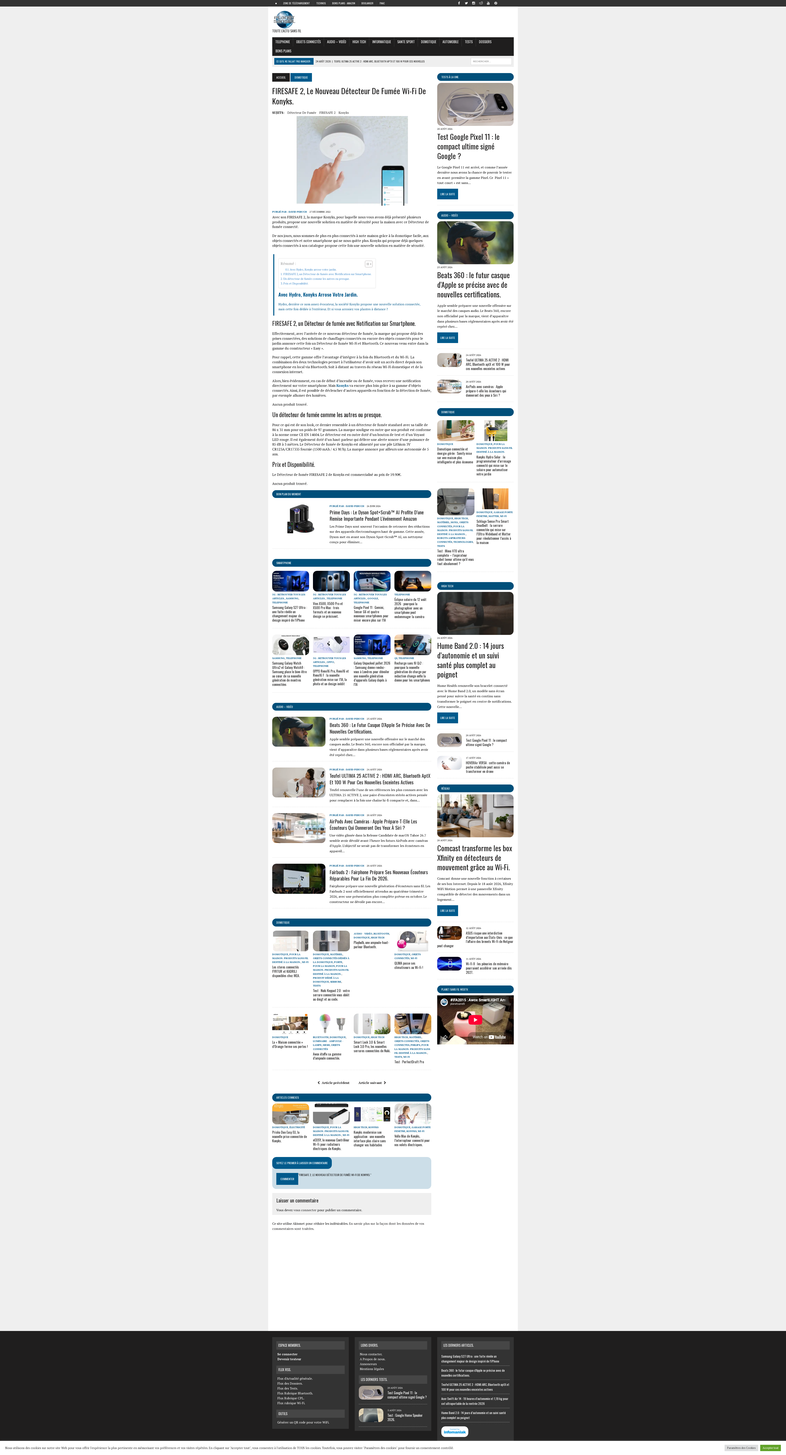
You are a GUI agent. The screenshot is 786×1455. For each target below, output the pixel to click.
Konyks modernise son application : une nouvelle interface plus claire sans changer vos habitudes (370, 1138)
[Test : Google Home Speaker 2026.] (371, 1420)
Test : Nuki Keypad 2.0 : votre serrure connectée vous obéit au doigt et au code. (331, 995)
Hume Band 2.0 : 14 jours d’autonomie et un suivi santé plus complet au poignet (470, 660)
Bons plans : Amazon (343, 3)
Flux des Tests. (287, 1388)
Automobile (450, 41)
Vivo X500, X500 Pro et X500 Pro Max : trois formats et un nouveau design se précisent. (328, 610)
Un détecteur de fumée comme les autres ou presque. (316, 279)
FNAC (382, 3)
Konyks (344, 113)
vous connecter (305, 1210)
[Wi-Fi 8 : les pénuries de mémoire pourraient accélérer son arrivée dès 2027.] (449, 968)
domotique (283, 922)
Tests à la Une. (450, 77)
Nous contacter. (371, 1354)
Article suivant (370, 1082)
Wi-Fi (305, 962)
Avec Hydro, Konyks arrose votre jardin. (313, 269)
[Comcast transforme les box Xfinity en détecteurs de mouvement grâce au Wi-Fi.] (475, 834)
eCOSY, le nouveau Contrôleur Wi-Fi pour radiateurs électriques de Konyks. (331, 1144)
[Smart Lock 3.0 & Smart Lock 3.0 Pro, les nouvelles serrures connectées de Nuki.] (372, 1031)
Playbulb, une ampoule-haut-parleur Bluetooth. (371, 944)
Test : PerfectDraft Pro (409, 1061)
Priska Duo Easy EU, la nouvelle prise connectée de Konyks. (289, 1136)
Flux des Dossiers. (290, 1383)
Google (372, 598)
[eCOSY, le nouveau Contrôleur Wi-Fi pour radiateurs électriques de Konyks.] (331, 1121)
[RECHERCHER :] (491, 60)
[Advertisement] (351, 1279)
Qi (395, 658)
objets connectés (308, 41)
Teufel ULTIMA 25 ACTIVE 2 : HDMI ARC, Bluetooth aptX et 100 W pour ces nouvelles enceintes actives (380, 779)
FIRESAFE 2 (327, 113)
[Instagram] (473, 2)
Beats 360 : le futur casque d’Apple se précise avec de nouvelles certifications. (380, 728)
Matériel (336, 954)
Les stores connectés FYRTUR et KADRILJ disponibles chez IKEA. (286, 971)
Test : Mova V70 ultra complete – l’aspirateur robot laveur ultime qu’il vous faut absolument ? (455, 557)
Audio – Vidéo (336, 41)
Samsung (292, 598)
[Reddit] (481, 2)
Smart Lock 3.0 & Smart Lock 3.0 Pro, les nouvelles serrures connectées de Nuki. (372, 1046)
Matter (494, 516)
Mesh (326, 1044)
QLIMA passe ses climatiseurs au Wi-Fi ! (408, 965)
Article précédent (335, 1082)
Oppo (330, 662)
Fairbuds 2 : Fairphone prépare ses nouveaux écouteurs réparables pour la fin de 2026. (379, 875)
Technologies (463, 541)
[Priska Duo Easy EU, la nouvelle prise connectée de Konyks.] (290, 1121)
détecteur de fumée (301, 113)
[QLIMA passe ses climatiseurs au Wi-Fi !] (412, 948)
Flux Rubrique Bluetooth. (295, 1393)
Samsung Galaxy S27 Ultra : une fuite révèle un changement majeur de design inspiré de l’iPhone (289, 614)
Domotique (428, 41)
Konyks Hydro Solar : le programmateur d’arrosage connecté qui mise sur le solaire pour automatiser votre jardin (494, 465)
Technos (321, 3)
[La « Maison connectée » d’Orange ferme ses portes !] (290, 1031)
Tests (469, 41)
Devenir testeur (289, 1359)
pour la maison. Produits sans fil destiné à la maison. (290, 958)
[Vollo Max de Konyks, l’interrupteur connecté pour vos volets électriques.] (412, 1121)
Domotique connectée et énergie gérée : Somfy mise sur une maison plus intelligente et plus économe (455, 455)
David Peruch (298, 211)
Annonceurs (368, 1364)
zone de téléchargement (296, 3)
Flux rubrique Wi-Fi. (291, 1403)
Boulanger (367, 3)
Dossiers (485, 41)
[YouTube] (488, 2)
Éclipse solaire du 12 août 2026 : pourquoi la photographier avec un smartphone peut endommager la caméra (410, 608)
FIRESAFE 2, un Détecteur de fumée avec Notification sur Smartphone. (327, 274)
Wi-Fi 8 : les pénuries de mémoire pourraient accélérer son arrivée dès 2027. (489, 968)
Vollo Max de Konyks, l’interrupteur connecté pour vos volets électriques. (412, 1140)
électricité (297, 1127)
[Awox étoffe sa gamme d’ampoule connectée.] (331, 1031)
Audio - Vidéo (363, 933)
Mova (454, 522)
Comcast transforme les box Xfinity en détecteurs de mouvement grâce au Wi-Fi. (474, 857)
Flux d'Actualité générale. (295, 1378)
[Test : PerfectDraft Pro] (412, 1031)
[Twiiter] (466, 2)
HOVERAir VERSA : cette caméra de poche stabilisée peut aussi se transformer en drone (488, 767)
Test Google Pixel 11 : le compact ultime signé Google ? (468, 146)
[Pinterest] (495, 2)
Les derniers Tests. (374, 1379)
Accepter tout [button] (770, 1448)
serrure (335, 981)
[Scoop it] (510, 2)
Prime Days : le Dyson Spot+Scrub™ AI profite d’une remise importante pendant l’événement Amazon (377, 515)
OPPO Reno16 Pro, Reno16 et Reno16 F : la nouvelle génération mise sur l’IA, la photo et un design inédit (331, 677)
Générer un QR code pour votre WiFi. (303, 1422)
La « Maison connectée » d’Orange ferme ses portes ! (290, 1044)
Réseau (445, 788)
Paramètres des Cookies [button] (741, 1448)
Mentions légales (372, 1369)
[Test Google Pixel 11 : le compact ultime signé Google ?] (475, 123)
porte (338, 962)
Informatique (381, 41)
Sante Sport (406, 41)
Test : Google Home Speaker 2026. (405, 1417)
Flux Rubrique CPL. (290, 1398)
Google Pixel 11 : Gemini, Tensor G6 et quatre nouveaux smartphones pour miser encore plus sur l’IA (371, 614)
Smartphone (283, 563)
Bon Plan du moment (288, 494)
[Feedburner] (503, 2)
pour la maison (324, 965)
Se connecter (287, 1354)
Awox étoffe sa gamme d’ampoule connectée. (327, 1056)
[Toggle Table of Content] (367, 264)
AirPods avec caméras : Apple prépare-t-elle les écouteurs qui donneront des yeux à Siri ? (373, 824)
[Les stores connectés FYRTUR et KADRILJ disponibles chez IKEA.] (290, 948)
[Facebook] (459, 2)
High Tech (359, 41)
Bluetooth (381, 933)
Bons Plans (283, 51)
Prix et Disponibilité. (295, 283)
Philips (415, 1044)
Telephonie (282, 41)
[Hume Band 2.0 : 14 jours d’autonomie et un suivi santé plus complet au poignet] (475, 632)
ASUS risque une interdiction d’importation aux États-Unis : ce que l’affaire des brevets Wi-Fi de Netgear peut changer (475, 939)
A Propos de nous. (372, 1359)
